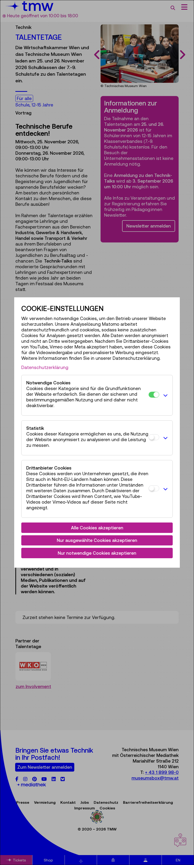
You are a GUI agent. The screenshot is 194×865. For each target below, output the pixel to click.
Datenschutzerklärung (44, 367)
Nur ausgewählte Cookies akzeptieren (97, 540)
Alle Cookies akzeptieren (97, 527)
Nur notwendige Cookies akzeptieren (97, 553)
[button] (165, 395)
